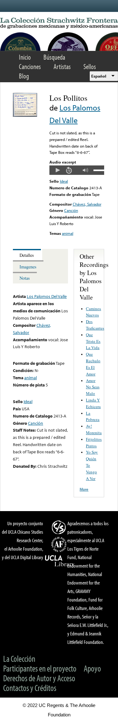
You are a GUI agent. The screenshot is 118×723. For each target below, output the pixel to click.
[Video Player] (76, 170)
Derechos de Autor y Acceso (39, 677)
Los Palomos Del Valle (47, 296)
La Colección (19, 658)
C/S (60, 527)
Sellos (89, 66)
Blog (24, 75)
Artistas (62, 66)
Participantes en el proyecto (39, 668)
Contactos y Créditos (29, 687)
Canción (71, 210)
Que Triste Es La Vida (93, 341)
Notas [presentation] (25, 278)
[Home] (59, 23)
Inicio (25, 57)
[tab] (27, 255)
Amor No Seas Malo (92, 387)
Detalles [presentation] (27, 255)
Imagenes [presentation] (28, 267)
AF (60, 544)
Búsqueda (54, 57)
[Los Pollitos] (25, 115)
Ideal (64, 181)
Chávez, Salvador (87, 204)
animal (67, 233)
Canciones (30, 66)
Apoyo (92, 668)
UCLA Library (60, 561)
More (84, 489)
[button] (57, 170)
